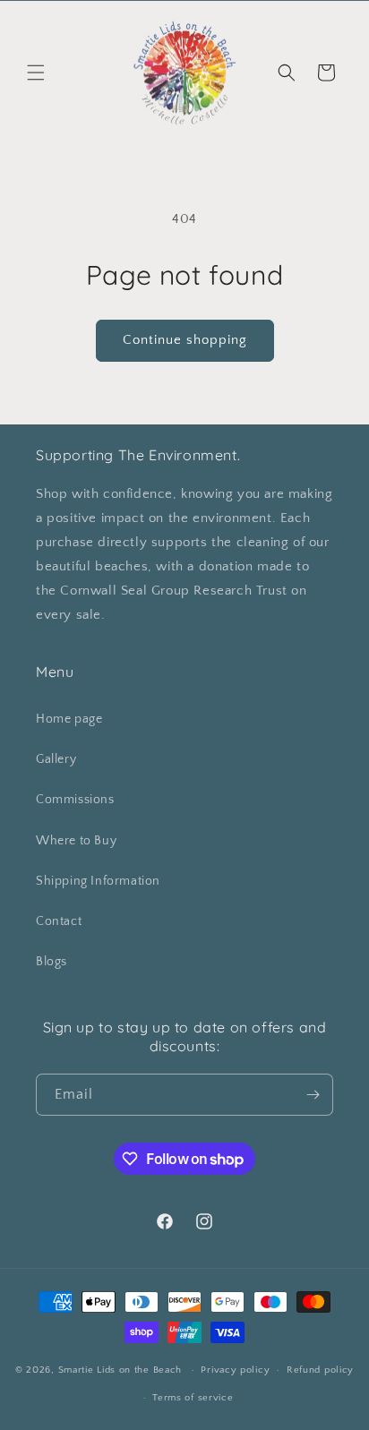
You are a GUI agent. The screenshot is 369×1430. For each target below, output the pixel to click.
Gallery (56, 759)
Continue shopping (185, 339)
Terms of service (192, 1397)
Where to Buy (76, 841)
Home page (69, 719)
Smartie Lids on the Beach (120, 1370)
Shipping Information (98, 881)
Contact (59, 921)
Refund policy (320, 1370)
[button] (36, 72)
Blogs (51, 962)
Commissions (75, 799)
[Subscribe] (312, 1095)
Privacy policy (235, 1370)
